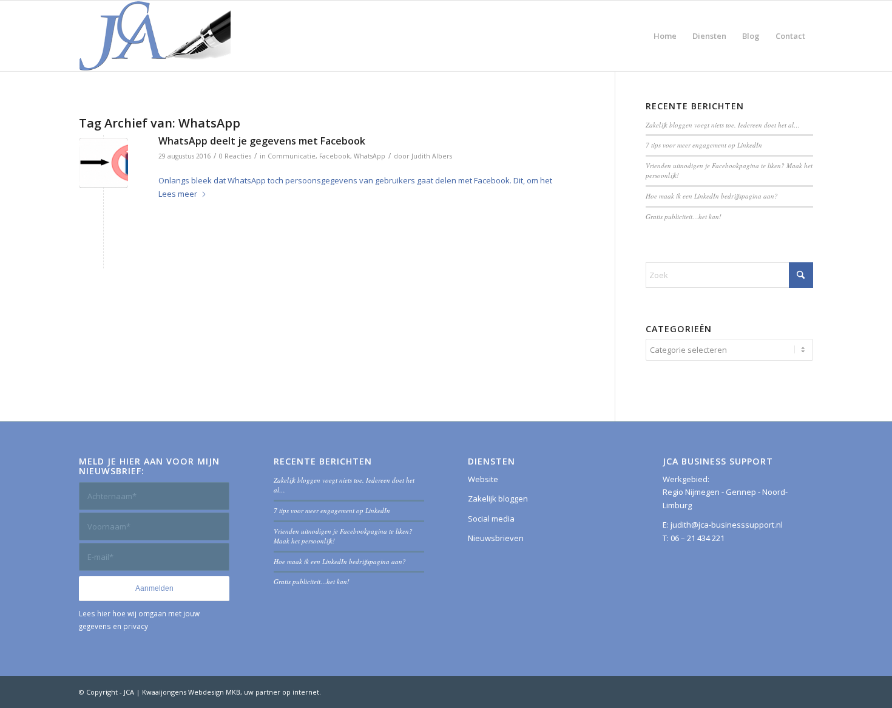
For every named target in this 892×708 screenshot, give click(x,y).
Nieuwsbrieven (496, 538)
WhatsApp (369, 156)
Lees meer (177, 193)
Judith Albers (431, 156)
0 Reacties (235, 156)
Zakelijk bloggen (498, 498)
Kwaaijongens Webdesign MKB (191, 691)
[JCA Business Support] (155, 36)
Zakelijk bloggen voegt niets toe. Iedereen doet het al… (723, 124)
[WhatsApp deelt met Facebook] (103, 163)
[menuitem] (665, 36)
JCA (129, 691)
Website (483, 479)
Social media (491, 518)
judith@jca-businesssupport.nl (727, 524)
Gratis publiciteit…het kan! (683, 216)
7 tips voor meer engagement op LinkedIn (704, 144)
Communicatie (292, 156)
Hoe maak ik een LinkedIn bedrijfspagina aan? (712, 195)
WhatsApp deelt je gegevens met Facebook (261, 141)
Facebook (334, 156)
